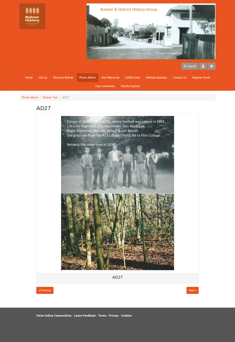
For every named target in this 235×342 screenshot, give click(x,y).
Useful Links (132, 77)
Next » (192, 290)
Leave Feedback (85, 315)
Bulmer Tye (50, 97)
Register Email (201, 77)
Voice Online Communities (54, 315)
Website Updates (156, 77)
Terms (102, 315)
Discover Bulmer (63, 77)
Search (191, 66)
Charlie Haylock (130, 86)
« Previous (45, 290)
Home (29, 77)
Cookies (126, 315)
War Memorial (110, 77)
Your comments (105, 86)
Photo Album (87, 77)
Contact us (179, 77)
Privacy (114, 315)
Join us (42, 77)
